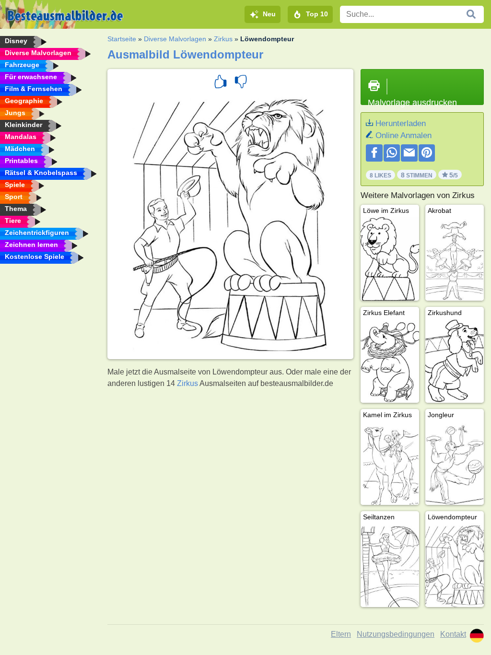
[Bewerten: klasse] (220, 83)
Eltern (341, 634)
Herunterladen (400, 123)
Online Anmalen (403, 135)
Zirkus (223, 39)
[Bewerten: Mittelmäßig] (241, 83)
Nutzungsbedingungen (395, 634)
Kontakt (453, 634)
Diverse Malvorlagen (175, 39)
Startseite (121, 39)
